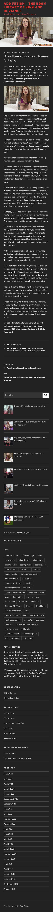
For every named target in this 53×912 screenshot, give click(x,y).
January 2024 (9, 794)
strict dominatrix (12, 638)
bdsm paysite (26, 565)
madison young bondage (15, 615)
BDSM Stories (14, 345)
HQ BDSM (8, 728)
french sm (22, 601)
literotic (10, 661)
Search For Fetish (11, 698)
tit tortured (28, 638)
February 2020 (10, 854)
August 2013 (9, 889)
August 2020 (9, 824)
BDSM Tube (9, 718)
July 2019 (8, 864)
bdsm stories (14, 348)
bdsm (39, 556)
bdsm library (23, 560)
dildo (24, 351)
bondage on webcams (30, 574)
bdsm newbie (11, 565)
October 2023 (10, 804)
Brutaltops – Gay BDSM (14, 723)
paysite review (11, 629)
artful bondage (27, 556)
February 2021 (10, 819)
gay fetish (35, 601)
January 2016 (9, 874)
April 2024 (8, 784)
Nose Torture (9, 733)
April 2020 (8, 844)
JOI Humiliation (15, 323)
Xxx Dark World (10, 738)
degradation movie (36, 592)
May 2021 (8, 814)
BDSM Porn (9, 713)
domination (18, 597)
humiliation (34, 351)
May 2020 (8, 839)
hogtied (29, 606)
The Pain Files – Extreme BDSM (17, 759)
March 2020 (9, 849)
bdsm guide (10, 560)
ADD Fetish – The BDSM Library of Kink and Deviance (25, 7)
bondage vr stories (13, 583)
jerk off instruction (13, 611)
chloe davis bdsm (12, 588)
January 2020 (9, 859)
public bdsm (26, 629)
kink (43, 351)
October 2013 (10, 879)
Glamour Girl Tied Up (14, 606)
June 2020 (8, 834)
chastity (28, 583)
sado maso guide (30, 634)
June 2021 (8, 809)
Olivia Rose (20, 82)
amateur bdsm (11, 556)
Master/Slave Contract (34, 620)
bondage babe (11, 574)
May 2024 (8, 779)
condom (26, 588)
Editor (25, 53)
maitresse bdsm (37, 615)
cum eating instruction (15, 592)
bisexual (26, 348)
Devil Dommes (10, 754)
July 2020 (8, 829)
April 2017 (8, 869)
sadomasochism (12, 634)
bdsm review (40, 565)
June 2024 (8, 774)
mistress (9, 624)
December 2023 (11, 799)
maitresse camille (13, 620)
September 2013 (11, 884)
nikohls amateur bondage (27, 624)
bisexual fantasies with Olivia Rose (23, 161)
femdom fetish (32, 597)
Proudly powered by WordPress (16, 906)
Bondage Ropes (12, 578)
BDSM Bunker (10, 693)
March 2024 (9, 789)
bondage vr (27, 578)
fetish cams (10, 601)
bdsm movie (38, 560)
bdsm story (25, 569)
